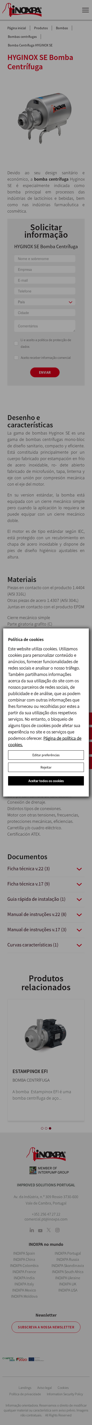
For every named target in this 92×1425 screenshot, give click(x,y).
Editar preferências (46, 755)
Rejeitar (46, 767)
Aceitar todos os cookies (46, 781)
